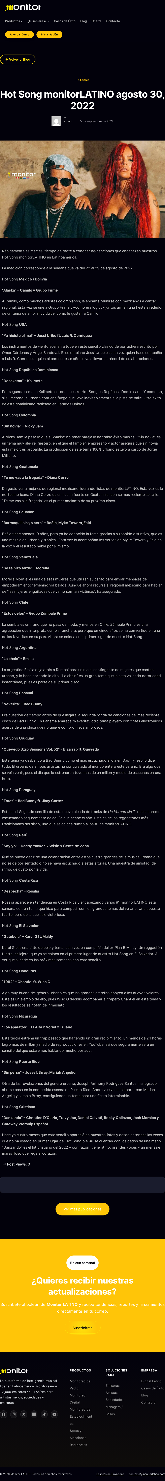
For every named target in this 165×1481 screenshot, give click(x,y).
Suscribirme (83, 1328)
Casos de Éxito (152, 1388)
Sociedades (114, 1400)
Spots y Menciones (78, 1434)
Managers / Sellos (114, 1410)
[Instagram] (13, 1414)
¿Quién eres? (36, 21)
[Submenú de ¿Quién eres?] (48, 21)
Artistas (112, 1393)
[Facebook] (3, 1414)
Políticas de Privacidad (110, 1474)
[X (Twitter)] (23, 1414)
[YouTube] (54, 1414)
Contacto (148, 1402)
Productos (12, 21)
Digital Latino (151, 1381)
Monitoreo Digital (78, 1398)
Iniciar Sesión (49, 34)
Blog (144, 1395)
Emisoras (113, 1386)
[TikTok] (44, 1414)
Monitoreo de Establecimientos (81, 1416)
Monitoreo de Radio (80, 1384)
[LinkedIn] (34, 1414)
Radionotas (78, 1445)
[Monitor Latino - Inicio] (23, 7)
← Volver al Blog (17, 59)
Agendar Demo (19, 34)
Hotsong (82, 80)
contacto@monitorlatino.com (147, 1474)
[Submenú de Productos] (22, 21)
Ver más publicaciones (82, 1209)
